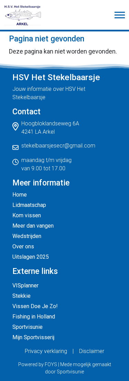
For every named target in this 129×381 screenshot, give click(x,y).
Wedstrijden (26, 236)
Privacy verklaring (46, 351)
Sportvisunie (27, 327)
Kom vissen (26, 215)
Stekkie (21, 296)
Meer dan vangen (33, 225)
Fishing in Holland (33, 316)
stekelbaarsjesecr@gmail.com (58, 145)
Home (19, 194)
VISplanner (25, 285)
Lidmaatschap (29, 205)
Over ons (23, 246)
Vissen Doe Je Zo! (35, 306)
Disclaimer (91, 351)
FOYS (51, 364)
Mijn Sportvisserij (33, 337)
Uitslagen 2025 (30, 257)
